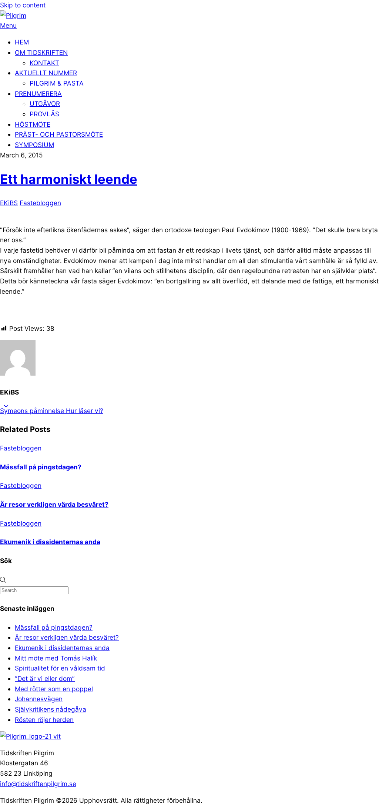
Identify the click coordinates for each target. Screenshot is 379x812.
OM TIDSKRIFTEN (41, 52)
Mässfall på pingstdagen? (40, 467)
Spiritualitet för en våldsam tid (60, 668)
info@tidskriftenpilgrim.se (38, 784)
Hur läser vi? (83, 411)
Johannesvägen (39, 699)
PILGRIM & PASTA (57, 83)
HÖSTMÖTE (32, 124)
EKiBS (9, 203)
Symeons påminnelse (32, 411)
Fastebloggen (40, 203)
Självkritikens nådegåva (50, 709)
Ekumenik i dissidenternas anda (50, 542)
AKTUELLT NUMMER (46, 73)
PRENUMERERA (38, 93)
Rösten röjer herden (44, 719)
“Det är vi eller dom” (45, 678)
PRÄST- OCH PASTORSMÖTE (59, 134)
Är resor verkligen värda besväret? (54, 504)
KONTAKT (44, 63)
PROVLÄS (44, 114)
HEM (22, 42)
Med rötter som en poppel (54, 689)
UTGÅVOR (45, 103)
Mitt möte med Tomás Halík (56, 658)
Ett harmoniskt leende (68, 179)
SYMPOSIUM (34, 145)
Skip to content (23, 5)
